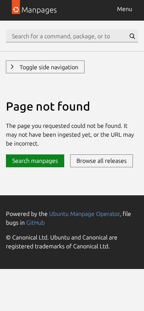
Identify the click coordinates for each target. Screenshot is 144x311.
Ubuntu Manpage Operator (84, 213)
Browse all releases (101, 160)
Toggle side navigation (48, 67)
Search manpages (35, 160)
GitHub (35, 222)
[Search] (132, 36)
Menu (124, 9)
